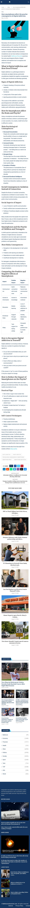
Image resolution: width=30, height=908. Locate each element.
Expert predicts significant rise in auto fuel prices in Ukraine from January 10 (13, 823)
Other (8, 7)
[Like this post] (11, 466)
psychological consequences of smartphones (13, 457)
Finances (15, 742)
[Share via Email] (25, 469)
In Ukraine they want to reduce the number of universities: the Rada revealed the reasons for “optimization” (14, 862)
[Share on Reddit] (7, 469)
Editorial (10, 905)
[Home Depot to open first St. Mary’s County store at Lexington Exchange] (15, 604)
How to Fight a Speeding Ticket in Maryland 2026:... (19, 893)
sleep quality (13, 449)
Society (15, 756)
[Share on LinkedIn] (4, 469)
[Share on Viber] (18, 469)
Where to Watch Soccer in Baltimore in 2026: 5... (18, 883)
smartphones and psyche (20, 459)
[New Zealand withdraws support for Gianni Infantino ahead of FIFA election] (8, 694)
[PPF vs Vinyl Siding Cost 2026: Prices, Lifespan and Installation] (15, 500)
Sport (15, 759)
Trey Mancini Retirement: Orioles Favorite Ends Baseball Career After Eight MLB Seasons (13, 683)
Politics (15, 752)
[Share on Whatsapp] (11, 469)
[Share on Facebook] (15, 466)
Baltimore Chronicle (16, 56)
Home (3, 7)
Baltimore (15, 735)
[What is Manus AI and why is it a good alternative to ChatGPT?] (15, 811)
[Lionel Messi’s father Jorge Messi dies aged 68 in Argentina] (22, 712)
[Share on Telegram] (14, 469)
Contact (28, 905)
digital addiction (6, 454)
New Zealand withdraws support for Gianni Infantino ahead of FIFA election (8, 702)
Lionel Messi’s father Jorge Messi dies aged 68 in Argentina (22, 719)
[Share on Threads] (21, 469)
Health (15, 745)
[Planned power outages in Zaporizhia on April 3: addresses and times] (15, 844)
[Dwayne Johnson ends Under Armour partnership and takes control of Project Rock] (15, 526)
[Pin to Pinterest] (22, 466)
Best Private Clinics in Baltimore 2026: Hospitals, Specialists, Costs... (20, 873)
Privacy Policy (19, 905)
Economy (15, 738)
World (15, 774)
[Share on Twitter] (18, 466)
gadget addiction (17, 454)
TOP (15, 767)
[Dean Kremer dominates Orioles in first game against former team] (8, 712)
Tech (15, 763)
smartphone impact (7, 459)
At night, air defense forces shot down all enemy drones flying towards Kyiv (14, 856)
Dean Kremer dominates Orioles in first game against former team (7, 720)
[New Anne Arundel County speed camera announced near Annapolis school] (15, 630)
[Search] (28, 2)
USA (15, 770)
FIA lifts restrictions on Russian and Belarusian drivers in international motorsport (22, 702)
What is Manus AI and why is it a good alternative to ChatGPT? (12, 818)
